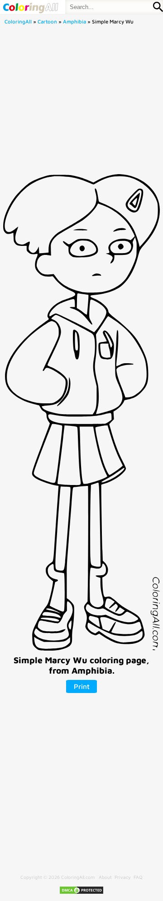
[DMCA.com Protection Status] (81, 893)
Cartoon (47, 21)
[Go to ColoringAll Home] (30, 7)
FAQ (138, 877)
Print (82, 686)
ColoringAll (18, 21)
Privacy (123, 877)
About (105, 877)
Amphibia (74, 21)
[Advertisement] (81, 102)
